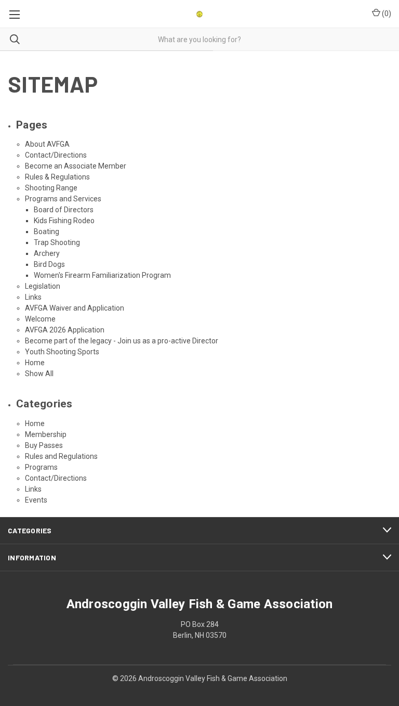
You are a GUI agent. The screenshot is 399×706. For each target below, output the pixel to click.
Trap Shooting (57, 242)
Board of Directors (64, 210)
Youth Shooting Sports (62, 352)
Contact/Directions (56, 155)
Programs (41, 467)
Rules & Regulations (57, 177)
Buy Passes (44, 445)
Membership (45, 434)
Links (33, 297)
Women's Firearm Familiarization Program (102, 275)
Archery (47, 253)
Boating (46, 231)
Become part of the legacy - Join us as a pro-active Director (121, 341)
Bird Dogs (49, 264)
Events (36, 500)
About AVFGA (47, 144)
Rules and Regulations (61, 456)
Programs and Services (63, 199)
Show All (39, 373)
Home (35, 362)
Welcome (40, 319)
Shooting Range (51, 188)
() (385, 13)
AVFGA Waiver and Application (74, 308)
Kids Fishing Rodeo (64, 220)
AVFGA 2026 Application (64, 330)
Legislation (42, 286)
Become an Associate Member (75, 166)
